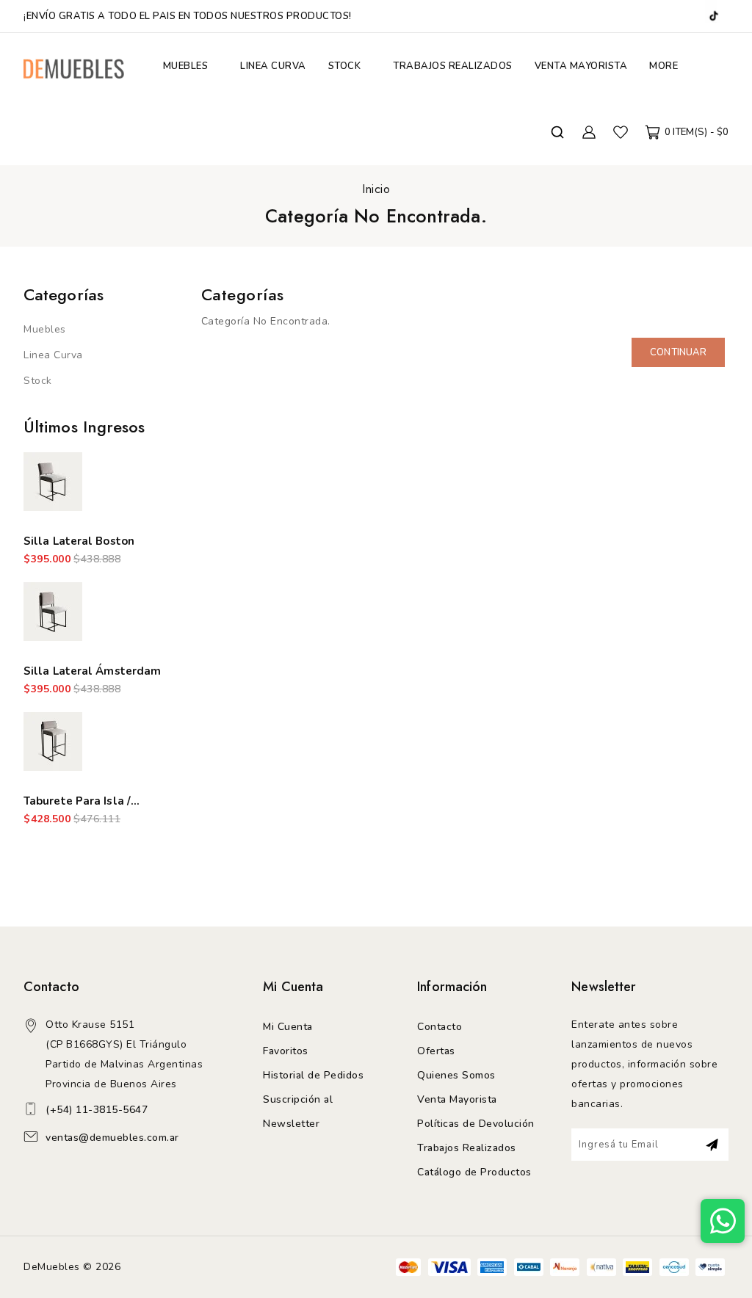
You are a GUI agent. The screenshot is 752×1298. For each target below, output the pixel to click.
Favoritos (285, 1051)
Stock (38, 381)
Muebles (45, 329)
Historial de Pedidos (313, 1075)
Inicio (376, 189)
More (663, 66)
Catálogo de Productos (474, 1172)
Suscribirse (711, 1144)
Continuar (678, 352)
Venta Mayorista (457, 1099)
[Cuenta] (589, 132)
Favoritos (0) (620, 132)
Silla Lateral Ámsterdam (92, 671)
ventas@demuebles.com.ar (112, 1138)
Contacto (439, 1027)
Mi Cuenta (288, 1027)
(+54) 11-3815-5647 (97, 1110)
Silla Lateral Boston (79, 541)
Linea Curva (53, 355)
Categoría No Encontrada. (375, 216)
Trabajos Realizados (466, 1148)
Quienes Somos (456, 1075)
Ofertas (436, 1051)
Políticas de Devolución (476, 1124)
